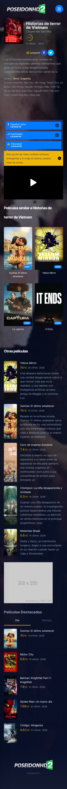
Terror (16, 78)
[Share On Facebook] (44, 53)
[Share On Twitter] (51, 53)
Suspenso (25, 78)
